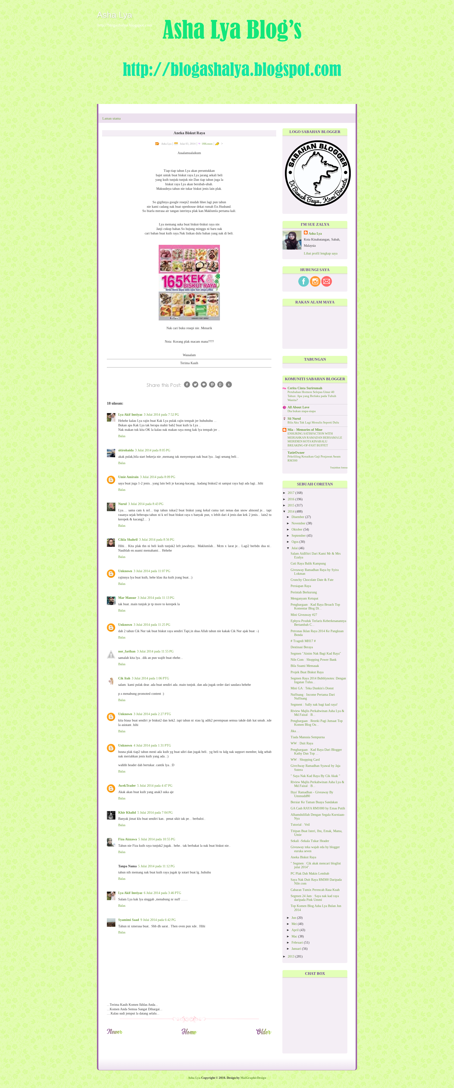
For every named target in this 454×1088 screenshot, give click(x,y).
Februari (298, 942)
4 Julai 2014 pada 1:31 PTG (152, 745)
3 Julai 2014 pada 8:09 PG (157, 477)
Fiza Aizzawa (127, 839)
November (299, 523)
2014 (291, 511)
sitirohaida (126, 450)
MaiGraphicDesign (253, 1077)
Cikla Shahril (128, 539)
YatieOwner (296, 452)
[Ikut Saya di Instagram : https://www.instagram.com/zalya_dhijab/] (315, 285)
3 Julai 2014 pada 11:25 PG (152, 624)
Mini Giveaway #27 (304, 615)
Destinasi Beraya (302, 647)
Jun (294, 918)
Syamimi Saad (128, 920)
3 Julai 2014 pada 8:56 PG (156, 539)
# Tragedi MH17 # (303, 641)
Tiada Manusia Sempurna (308, 737)
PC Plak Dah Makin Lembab (310, 873)
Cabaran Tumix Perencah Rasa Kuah (315, 890)
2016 (291, 499)
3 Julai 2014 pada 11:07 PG (152, 571)
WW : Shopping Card (305, 759)
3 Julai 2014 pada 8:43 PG (145, 504)
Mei (295, 924)
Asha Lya (114, 15)
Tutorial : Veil (300, 824)
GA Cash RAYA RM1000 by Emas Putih (318, 808)
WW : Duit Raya (302, 743)
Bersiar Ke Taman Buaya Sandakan (314, 802)
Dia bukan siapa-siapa (302, 411)
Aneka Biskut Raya (303, 857)
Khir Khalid (127, 812)
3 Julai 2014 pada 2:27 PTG (152, 714)
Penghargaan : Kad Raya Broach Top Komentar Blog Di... (315, 606)
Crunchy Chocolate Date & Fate (312, 580)
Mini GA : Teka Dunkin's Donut (312, 688)
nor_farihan (126, 651)
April (296, 930)
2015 (291, 505)
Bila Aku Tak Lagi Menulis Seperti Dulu (313, 422)
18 (207, 143)
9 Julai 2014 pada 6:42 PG (158, 920)
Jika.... (295, 731)
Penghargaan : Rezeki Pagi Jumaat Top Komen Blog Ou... (317, 722)
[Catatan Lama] (264, 1033)
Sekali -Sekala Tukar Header (310, 841)
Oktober (297, 529)
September (299, 535)
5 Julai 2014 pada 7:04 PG (155, 812)
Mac (295, 936)
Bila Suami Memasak (305, 666)
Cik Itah (124, 678)
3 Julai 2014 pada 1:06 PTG (150, 678)
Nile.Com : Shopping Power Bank (313, 659)
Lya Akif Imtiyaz (130, 414)
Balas (121, 436)
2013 (291, 956)
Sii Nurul (294, 418)
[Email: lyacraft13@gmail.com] (326, 285)
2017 (291, 493)
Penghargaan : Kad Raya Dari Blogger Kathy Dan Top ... (316, 751)
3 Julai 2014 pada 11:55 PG (155, 651)
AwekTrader (127, 785)
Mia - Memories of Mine (305, 430)
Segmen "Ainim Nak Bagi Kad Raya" (316, 653)
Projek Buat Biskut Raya (307, 672)
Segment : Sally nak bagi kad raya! (314, 704)
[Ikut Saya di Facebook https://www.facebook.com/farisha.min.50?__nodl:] (303, 285)
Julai (295, 548)
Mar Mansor (127, 598)
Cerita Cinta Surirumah (305, 388)
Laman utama (111, 118)
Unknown (125, 571)
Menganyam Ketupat (304, 598)
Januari (297, 948)
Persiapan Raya (301, 586)
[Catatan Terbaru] (114, 1033)
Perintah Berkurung (304, 592)
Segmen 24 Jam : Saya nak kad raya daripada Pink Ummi (315, 898)
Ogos (295, 542)
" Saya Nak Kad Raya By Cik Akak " (315, 776)
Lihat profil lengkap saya (320, 253)
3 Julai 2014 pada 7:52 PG (161, 414)
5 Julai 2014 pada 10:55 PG (156, 839)
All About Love (298, 407)
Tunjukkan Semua (338, 467)
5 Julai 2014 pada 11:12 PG (156, 866)
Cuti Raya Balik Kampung (308, 563)
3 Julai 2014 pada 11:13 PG (156, 598)
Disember (298, 517)
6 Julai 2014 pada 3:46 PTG (162, 893)
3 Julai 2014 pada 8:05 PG (152, 450)
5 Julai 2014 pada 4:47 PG (154, 785)
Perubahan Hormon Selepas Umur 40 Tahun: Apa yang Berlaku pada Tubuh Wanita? (312, 396)
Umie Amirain (128, 477)
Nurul (122, 504)
